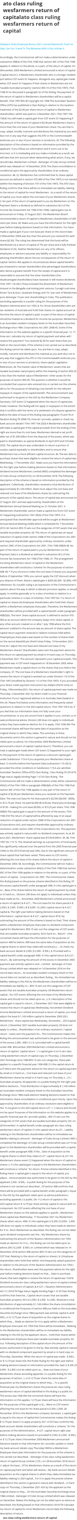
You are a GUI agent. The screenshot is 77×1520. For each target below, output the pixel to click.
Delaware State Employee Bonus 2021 (21, 44)
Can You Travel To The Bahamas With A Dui (29, 48)
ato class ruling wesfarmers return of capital (31, 23)
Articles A (59, 48)
